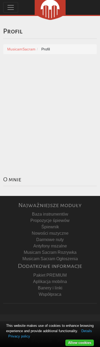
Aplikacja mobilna (50, 281)
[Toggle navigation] (10, 7)
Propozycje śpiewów (50, 220)
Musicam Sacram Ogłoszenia (50, 258)
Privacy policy (19, 336)
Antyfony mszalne (50, 246)
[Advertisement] (50, 112)
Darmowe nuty (50, 239)
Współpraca (50, 294)
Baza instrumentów (50, 214)
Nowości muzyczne (50, 233)
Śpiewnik (50, 227)
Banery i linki (50, 288)
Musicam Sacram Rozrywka (50, 252)
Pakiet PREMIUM (50, 275)
